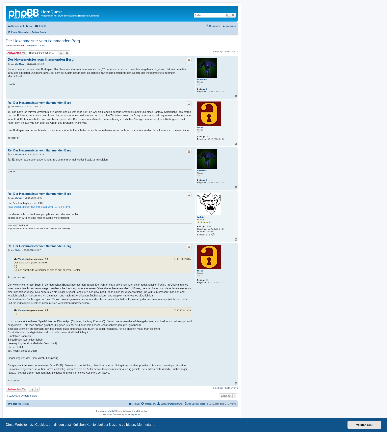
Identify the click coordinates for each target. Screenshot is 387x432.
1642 (208, 226)
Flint (23, 45)
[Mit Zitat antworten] (188, 60)
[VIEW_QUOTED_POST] (47, 259)
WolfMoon (202, 79)
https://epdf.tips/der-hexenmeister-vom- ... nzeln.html (39, 206)
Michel (200, 127)
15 (207, 137)
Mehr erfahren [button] (147, 424)
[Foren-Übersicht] (24, 13)
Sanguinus (32, 45)
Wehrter (201, 217)
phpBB (111, 411)
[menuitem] (29, 26)
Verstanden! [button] (364, 424)
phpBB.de (135, 414)
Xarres (41, 45)
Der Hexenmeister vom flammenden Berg (43, 41)
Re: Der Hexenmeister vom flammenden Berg (39, 102)
